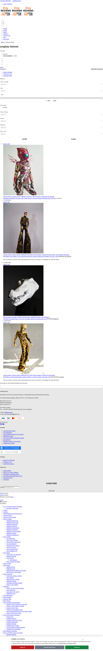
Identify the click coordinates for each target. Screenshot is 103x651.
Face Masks (6, 553)
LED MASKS (7, 440)
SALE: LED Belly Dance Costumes (13, 633)
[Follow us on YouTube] (3, 424)
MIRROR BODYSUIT (12, 521)
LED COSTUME (11, 547)
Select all (3, 84)
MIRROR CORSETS (12, 530)
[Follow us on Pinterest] (1, 424)
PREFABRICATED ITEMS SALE (12, 514)
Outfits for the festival (47, 197)
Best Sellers (6, 601)
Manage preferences (50, 647)
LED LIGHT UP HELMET (13, 555)
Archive (5, 510)
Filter (24, 139)
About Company (7, 72)
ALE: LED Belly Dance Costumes (12, 507)
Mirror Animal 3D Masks (10, 317)
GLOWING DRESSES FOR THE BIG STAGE (19, 611)
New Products (36, 197)
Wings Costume (8, 443)
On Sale (5, 512)
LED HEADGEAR (11, 544)
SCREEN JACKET (11, 618)
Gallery (6, 39)
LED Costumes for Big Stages (13, 438)
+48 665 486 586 (5, 1)
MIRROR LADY (10, 569)
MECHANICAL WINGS (13, 579)
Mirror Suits (6, 565)
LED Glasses (13, 560)
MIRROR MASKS (36, 317)
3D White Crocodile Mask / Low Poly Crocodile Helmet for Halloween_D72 (25, 319)
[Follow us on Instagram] (2, 424)
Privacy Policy (72, 643)
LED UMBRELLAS (11, 551)
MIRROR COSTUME (27, 255)
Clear (73, 139)
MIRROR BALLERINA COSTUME (16, 571)
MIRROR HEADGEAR (23, 317)
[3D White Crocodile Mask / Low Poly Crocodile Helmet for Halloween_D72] (53, 290)
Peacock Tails (7, 599)
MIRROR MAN (10, 567)
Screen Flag (9, 617)
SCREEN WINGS (11, 624)
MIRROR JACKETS (26, 197)
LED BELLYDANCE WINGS (14, 583)
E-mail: (2, 487)
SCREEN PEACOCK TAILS (14, 620)
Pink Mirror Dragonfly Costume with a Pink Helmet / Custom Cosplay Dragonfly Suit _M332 (29, 198)
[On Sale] (1, 107)
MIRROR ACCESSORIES (13, 531)
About (5, 34)
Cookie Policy (8, 478)
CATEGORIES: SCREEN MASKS (15, 627)
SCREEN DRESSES (12, 622)
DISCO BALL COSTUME (13, 572)
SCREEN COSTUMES (12, 626)
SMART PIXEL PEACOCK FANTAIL (16, 604)
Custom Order (7, 197)
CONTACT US (7, 74)
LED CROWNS (10, 590)
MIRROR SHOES (11, 533)
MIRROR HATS (10, 594)
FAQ (4, 37)
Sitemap (6, 480)
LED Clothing (7, 537)
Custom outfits (16, 197)
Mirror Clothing (7, 519)
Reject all (22, 647)
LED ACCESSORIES (12, 549)
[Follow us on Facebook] (0, 424)
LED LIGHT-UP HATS (12, 592)
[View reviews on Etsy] (17, 17)
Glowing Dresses (11, 634)
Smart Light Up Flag (12, 608)
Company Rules (7, 76)
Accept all (77, 647)
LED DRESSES (7, 433)
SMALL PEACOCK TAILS (13, 613)
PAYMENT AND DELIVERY (11, 474)
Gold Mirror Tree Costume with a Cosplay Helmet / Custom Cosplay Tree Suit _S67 (27, 377)
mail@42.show (17, 1)
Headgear (6, 586)
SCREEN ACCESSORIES (13, 629)
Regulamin (7, 471)
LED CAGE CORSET (12, 540)
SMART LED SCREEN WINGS (15, 606)
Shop (5, 30)
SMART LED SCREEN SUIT (14, 610)
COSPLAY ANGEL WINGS (14, 576)
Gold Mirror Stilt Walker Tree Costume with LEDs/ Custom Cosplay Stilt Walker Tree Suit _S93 (30, 256)
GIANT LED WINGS (12, 585)
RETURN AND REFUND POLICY (12, 476)
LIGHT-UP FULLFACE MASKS (15, 588)
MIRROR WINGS (11, 581)
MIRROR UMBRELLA (12, 535)
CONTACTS (6, 36)
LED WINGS (10, 578)
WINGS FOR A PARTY (13, 546)
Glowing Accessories (12, 508)
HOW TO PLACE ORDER (10, 472)
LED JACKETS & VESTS (13, 542)
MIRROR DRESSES (12, 524)
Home (5, 28)
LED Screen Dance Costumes (13, 434)
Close (1, 67)
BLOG (5, 32)
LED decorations (9, 431)
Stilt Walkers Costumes (62, 255)
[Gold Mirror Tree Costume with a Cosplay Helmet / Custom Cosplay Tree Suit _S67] (53, 348)
